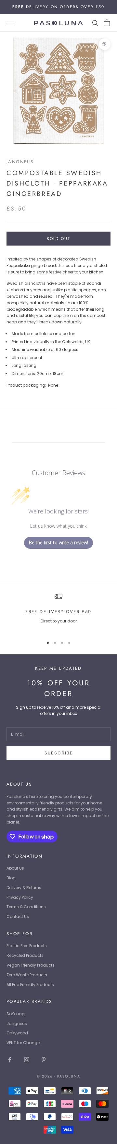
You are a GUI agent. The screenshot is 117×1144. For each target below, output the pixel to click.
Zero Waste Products (26, 975)
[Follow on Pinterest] (43, 1059)
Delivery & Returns (23, 887)
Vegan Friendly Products (30, 965)
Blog (11, 878)
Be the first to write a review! (58, 542)
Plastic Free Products (26, 945)
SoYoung (15, 1014)
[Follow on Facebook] (9, 1059)
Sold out (58, 238)
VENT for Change (23, 1042)
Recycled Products (25, 955)
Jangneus (19, 162)
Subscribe (58, 753)
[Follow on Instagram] (26, 1059)
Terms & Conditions (26, 906)
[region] (58, 612)
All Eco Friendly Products (30, 984)
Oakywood (17, 1033)
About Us (15, 868)
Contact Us (17, 916)
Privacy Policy (19, 897)
